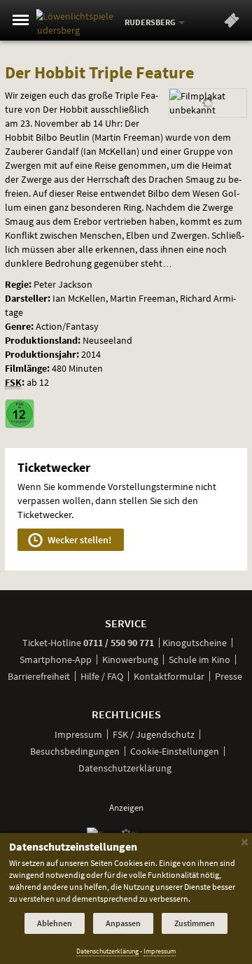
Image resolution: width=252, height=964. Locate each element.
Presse (228, 676)
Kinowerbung (130, 659)
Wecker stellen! (78, 539)
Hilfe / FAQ (101, 676)
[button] (231, 23)
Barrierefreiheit (39, 676)
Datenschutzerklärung (125, 768)
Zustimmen (194, 923)
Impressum (78, 734)
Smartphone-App (56, 659)
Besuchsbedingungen (75, 751)
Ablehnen (54, 923)
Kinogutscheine (194, 643)
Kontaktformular (169, 676)
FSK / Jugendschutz (154, 734)
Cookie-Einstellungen (174, 751)
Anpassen (123, 923)
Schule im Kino (199, 659)
